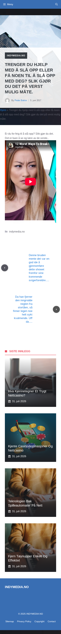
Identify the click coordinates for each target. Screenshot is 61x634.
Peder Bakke (21, 100)
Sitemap (9, 621)
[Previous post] (4, 267)
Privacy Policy (24, 621)
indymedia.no (16, 55)
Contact (52, 621)
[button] (56, 4)
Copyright (39, 621)
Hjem (3, 110)
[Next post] (56, 309)
